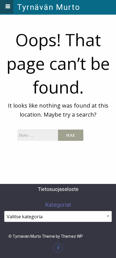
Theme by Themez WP (62, 236)
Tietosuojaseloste (58, 189)
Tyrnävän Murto (48, 7)
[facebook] (58, 247)
